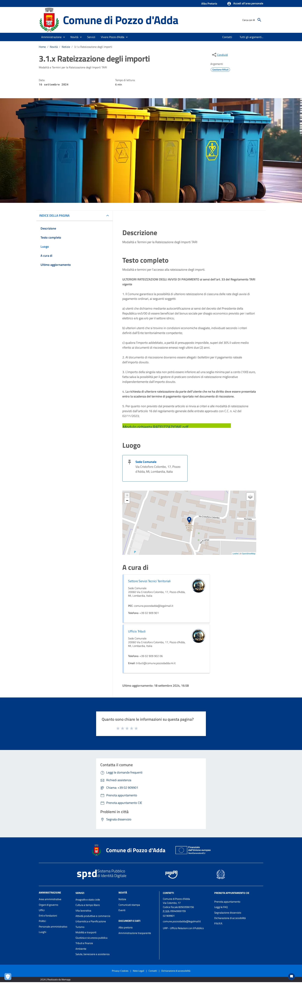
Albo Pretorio (209, 3)
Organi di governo (48, 905)
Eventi (121, 910)
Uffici (42, 910)
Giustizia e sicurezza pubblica (91, 938)
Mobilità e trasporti (86, 932)
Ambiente (81, 949)
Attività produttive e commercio (93, 916)
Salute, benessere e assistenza (93, 954)
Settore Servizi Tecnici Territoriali (149, 581)
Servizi (80, 893)
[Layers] (250, 496)
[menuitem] (227, 37)
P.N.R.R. (218, 923)
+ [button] (127, 495)
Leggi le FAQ (221, 907)
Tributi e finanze (84, 943)
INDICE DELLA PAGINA (54, 215)
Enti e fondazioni (48, 916)
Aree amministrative (50, 899)
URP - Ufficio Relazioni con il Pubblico (183, 928)
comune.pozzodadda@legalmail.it (182, 921)
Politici (42, 921)
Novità (54, 47)
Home (42, 47)
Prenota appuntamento (227, 902)
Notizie (66, 47)
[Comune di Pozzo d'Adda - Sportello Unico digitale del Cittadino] (49, 19)
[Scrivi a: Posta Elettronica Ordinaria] (187, 924)
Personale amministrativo (53, 927)
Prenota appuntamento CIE (231, 893)
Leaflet (235, 553)
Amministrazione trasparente (134, 933)
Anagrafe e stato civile (88, 900)
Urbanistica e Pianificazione (91, 921)
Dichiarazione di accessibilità (230, 918)
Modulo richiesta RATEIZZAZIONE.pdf (155, 427)
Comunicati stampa (129, 905)
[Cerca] (259, 20)
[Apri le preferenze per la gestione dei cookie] (8, 977)
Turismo (80, 927)
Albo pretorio (125, 927)
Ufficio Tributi (137, 631)
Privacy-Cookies (120, 971)
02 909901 (169, 916)
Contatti (168, 893)
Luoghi (42, 932)
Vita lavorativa (83, 911)
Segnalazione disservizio (227, 913)
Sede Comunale (145, 461)
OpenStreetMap (248, 553)
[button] (245, 4)
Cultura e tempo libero (88, 905)
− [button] (127, 500)
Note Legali (138, 971)
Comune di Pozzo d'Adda (120, 19)
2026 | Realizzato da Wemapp (55, 979)
